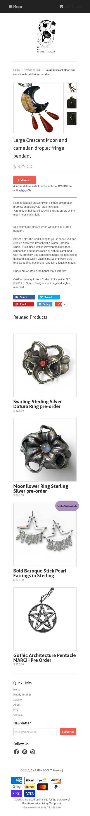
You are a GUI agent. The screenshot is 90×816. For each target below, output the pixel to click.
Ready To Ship (22, 694)
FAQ (15, 709)
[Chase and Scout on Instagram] (33, 753)
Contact (17, 714)
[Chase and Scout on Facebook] (17, 753)
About (16, 704)
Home (17, 689)
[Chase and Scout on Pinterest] (25, 753)
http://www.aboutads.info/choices (41, 807)
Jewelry (17, 699)
